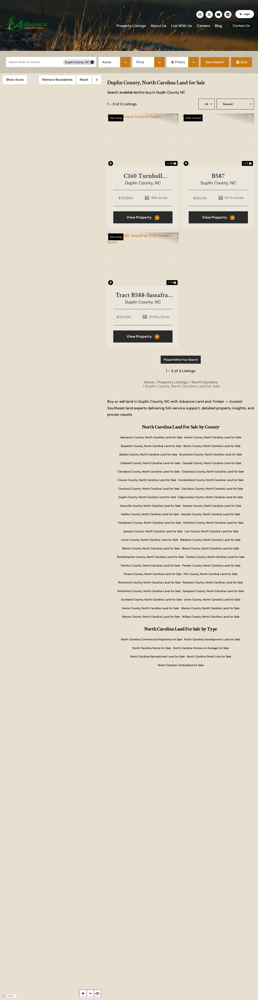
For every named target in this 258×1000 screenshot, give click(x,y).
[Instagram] (200, 14)
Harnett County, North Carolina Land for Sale (210, 514)
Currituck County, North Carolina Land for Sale (149, 488)
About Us (158, 25)
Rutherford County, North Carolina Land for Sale (149, 591)
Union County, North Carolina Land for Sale (212, 599)
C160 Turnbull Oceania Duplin (142, 176)
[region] (51, 536)
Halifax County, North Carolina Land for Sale (150, 514)
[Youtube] (218, 14)
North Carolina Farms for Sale (151, 648)
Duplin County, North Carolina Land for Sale (147, 497)
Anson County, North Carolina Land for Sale (212, 437)
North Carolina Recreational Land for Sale (157, 656)
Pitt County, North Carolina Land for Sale (210, 574)
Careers (203, 25)
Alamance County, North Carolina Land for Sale (151, 437)
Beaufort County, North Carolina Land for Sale (151, 446)
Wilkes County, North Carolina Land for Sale (210, 616)
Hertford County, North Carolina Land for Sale (213, 522)
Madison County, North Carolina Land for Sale (210, 540)
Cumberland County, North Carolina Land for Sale (210, 480)
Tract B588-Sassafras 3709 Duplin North (142, 295)
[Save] (175, 117)
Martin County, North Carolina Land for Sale (151, 548)
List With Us (181, 25)
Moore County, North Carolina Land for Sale (210, 548)
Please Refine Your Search (181, 359)
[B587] (218, 140)
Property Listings (131, 25)
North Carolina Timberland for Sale (181, 665)
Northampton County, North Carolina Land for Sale (150, 557)
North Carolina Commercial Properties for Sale (151, 639)
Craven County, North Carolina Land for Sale (147, 480)
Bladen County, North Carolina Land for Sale (148, 454)
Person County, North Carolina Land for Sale (153, 574)
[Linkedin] (227, 14)
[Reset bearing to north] (97, 993)
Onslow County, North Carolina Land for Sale (215, 557)
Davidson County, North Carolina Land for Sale (212, 488)
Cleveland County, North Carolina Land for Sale (149, 471)
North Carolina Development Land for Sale (212, 639)
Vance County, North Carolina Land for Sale (150, 608)
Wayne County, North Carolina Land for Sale (151, 616)
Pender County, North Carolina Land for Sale (211, 565)
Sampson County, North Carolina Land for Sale (213, 591)
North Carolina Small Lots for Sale (209, 656)
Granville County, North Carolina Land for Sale (150, 506)
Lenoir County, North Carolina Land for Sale (149, 540)
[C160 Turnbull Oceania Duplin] (143, 140)
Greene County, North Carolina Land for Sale (212, 506)
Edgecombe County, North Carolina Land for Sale (210, 497)
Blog (218, 25)
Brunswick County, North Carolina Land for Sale (210, 454)
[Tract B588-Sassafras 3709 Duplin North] (143, 259)
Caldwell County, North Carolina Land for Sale (150, 463)
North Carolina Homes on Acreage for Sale (201, 648)
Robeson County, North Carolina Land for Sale (213, 582)
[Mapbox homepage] (3, 996)
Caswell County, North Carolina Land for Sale (211, 463)
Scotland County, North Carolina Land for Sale (151, 599)
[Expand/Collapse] (96, 79)
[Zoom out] (90, 993)
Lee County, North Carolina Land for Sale (211, 531)
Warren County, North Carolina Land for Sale (210, 608)
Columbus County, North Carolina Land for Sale (213, 471)
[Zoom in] (83, 993)
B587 (218, 176)
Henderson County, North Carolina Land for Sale (149, 522)
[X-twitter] (209, 14)
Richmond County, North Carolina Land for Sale (149, 582)
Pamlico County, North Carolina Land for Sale (150, 565)
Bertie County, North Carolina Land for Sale (211, 446)
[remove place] (92, 62)
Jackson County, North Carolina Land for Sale (153, 531)
